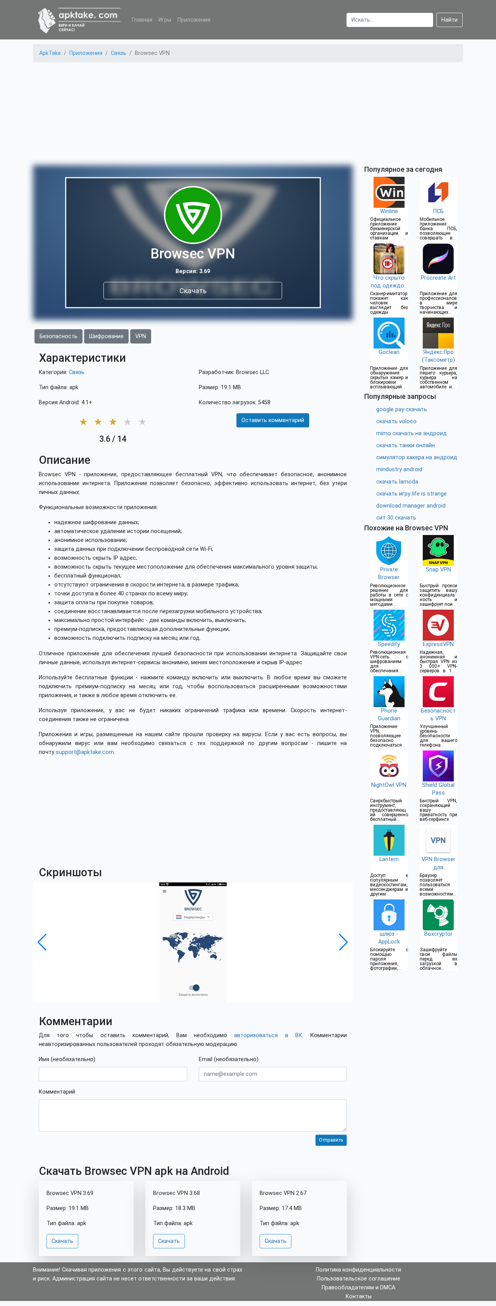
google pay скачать (401, 409)
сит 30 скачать (396, 518)
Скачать (193, 290)
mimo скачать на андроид (411, 433)
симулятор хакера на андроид (416, 457)
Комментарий (57, 1092)
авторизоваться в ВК (268, 1035)
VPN (140, 336)
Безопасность (59, 336)
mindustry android (399, 469)
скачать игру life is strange (411, 494)
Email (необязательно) (228, 1059)
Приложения (193, 20)
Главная (142, 20)
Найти (449, 20)
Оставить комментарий (272, 420)
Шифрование (106, 336)
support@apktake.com (85, 752)
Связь (76, 372)
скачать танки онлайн (405, 445)
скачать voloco (396, 421)
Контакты (359, 1296)
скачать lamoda (397, 482)
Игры (164, 20)
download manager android (411, 506)
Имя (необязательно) (67, 1059)
